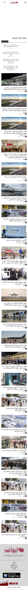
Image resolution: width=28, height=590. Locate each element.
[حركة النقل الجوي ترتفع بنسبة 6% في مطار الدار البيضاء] (14, 505)
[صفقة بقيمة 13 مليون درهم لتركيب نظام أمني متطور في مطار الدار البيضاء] (14, 379)
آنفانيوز (24, 91)
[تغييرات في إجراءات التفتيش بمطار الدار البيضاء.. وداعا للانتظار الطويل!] (14, 211)
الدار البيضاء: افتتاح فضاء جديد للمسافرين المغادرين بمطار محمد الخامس (15, 198)
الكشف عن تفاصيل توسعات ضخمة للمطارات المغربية (16, 241)
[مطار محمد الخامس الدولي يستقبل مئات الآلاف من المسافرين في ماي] (14, 463)
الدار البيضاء (3, 85)
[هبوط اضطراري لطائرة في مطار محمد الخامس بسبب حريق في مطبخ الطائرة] (14, 295)
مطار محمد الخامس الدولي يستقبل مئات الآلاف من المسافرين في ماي (15, 472)
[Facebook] (17, 583)
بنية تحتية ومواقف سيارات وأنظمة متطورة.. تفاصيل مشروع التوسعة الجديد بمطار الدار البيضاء (14, 110)
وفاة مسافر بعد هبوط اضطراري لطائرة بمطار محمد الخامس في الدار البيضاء (15, 346)
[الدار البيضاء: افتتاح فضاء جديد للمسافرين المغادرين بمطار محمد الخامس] (14, 189)
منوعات (3, 405)
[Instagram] (14, 583)
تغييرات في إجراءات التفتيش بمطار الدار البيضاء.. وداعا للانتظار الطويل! (15, 219)
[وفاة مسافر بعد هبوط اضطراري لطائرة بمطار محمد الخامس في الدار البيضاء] (14, 337)
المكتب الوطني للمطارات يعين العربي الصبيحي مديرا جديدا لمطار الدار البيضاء (15, 88)
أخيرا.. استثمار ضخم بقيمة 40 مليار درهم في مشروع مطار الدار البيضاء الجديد (15, 325)
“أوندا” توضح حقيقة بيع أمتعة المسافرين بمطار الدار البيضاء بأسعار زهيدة (15, 493)
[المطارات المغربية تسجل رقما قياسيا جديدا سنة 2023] (14, 526)
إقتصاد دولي (3, 151)
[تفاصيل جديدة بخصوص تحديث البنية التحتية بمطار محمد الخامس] (14, 421)
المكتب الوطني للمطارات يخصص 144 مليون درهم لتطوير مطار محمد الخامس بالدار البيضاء (15, 133)
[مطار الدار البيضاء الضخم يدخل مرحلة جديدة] (14, 168)
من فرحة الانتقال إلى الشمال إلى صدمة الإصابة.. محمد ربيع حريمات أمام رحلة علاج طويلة (11, 53)
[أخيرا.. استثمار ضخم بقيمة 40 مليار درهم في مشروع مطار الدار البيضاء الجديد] (14, 316)
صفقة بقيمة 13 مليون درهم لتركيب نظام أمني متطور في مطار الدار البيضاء (15, 388)
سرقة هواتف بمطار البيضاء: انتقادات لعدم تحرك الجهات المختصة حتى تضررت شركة (14, 262)
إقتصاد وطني (3, 237)
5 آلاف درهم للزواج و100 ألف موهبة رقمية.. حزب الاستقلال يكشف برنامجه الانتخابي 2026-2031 (10, 67)
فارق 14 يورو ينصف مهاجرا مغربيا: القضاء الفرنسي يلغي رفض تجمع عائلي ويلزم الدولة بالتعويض (11, 60)
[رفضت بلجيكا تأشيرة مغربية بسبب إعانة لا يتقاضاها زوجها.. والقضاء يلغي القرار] (23, 47)
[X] (10, 583)
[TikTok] (12, 583)
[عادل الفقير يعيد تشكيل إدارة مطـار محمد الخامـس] (14, 442)
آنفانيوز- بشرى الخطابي (21, 474)
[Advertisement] (14, 20)
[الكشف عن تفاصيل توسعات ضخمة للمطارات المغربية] (14, 232)
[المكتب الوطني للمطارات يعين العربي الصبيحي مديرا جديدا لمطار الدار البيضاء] (14, 79)
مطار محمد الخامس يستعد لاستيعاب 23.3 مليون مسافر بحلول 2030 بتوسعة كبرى (14, 367)
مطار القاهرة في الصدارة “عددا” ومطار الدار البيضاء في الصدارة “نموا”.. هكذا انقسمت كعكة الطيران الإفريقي (15, 155)
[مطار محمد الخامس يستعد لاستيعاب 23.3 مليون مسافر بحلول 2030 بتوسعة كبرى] (14, 358)
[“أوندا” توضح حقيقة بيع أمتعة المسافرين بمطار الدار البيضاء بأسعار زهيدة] (14, 484)
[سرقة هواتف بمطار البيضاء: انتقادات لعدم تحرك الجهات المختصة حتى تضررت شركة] (14, 253)
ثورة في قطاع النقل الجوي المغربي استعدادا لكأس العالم (16, 409)
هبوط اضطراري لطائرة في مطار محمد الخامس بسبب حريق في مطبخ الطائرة (15, 304)
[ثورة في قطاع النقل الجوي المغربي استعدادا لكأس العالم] (14, 400)
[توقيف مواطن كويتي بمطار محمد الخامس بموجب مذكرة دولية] (14, 274)
